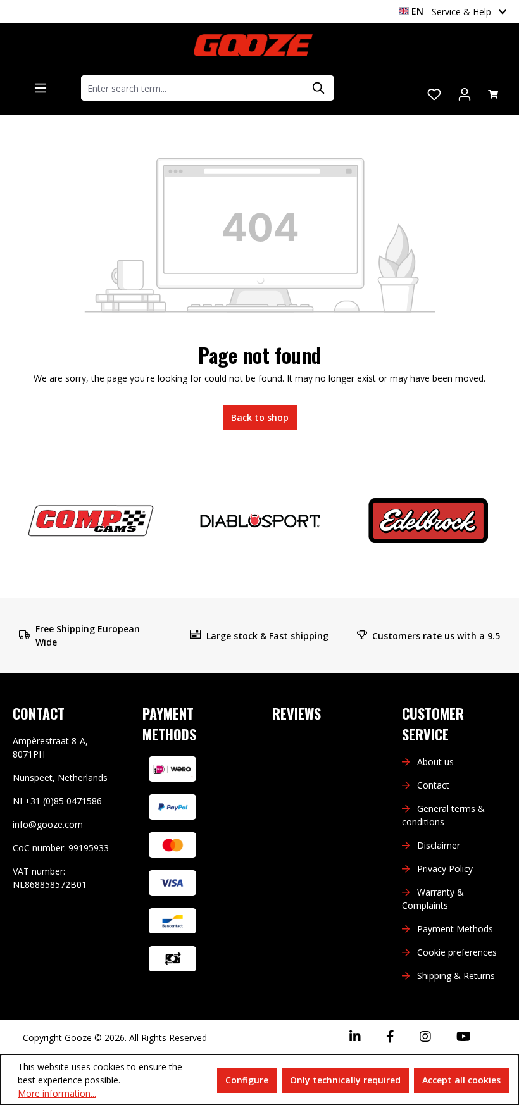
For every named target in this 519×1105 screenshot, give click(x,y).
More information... (57, 1093)
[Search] (319, 88)
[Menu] (40, 88)
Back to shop (260, 417)
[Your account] (464, 94)
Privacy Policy (445, 869)
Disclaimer (438, 845)
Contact (433, 785)
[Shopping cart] (493, 94)
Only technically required (345, 1080)
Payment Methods (455, 929)
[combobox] (192, 88)
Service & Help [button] (463, 12)
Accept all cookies (461, 1080)
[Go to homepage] (253, 45)
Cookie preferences (457, 952)
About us (435, 762)
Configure (246, 1080)
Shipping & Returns (456, 976)
